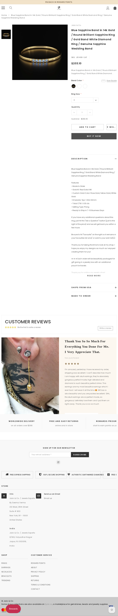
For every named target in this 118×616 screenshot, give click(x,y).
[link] (6, 34)
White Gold (85, 86)
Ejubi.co (48, 604)
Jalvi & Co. (76, 25)
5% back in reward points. (59, 2)
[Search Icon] (10, 7)
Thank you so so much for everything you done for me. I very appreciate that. (87, 347)
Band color (77, 80)
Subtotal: (75, 119)
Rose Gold (79, 86)
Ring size (76, 94)
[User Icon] (107, 7)
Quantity (75, 107)
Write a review (105, 328)
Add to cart (87, 127)
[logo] (59, 7)
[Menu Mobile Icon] (3, 8)
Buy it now (94, 136)
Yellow (73, 86)
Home (4, 15)
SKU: (73, 57)
